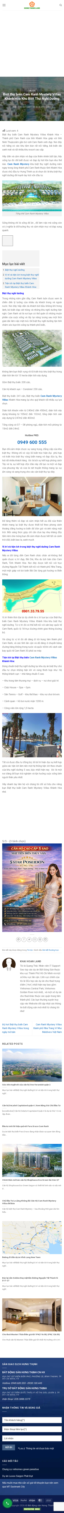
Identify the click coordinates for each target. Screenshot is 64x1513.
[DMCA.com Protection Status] (32, 1509)
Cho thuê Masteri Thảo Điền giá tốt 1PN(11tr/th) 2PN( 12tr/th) (31, 1334)
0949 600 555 (32, 442)
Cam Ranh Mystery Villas (43, 657)
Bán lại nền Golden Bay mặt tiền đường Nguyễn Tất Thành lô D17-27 (30, 1279)
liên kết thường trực (50, 950)
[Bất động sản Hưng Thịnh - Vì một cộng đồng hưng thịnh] (32, 5)
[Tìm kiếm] (61, 5)
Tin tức (32, 90)
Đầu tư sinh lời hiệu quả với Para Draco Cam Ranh (25, 1126)
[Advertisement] (32, 43)
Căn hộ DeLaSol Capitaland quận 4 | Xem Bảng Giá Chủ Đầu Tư (31, 1105)
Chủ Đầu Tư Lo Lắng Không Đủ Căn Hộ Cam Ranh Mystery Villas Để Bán (29, 1202)
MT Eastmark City (16, 1486)
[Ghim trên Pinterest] (40, 939)
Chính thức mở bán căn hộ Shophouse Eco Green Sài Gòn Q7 (30, 1180)
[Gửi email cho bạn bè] (34, 939)
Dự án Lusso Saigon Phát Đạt (17, 1476)
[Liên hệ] (7, 1503)
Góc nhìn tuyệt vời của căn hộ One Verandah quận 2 (26, 1084)
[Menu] (4, 5)
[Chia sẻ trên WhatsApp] (18, 939)
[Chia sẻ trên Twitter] (29, 939)
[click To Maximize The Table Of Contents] (7, 240)
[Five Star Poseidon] (32, 887)
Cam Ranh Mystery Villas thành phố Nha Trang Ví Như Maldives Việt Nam (47, 1028)
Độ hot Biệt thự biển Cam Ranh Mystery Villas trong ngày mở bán (15, 1028)
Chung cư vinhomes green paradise (20, 1469)
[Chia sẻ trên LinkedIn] (45, 939)
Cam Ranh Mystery (18, 164)
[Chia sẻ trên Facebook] (23, 939)
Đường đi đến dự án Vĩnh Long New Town (21, 1257)
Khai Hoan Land (43, 107)
